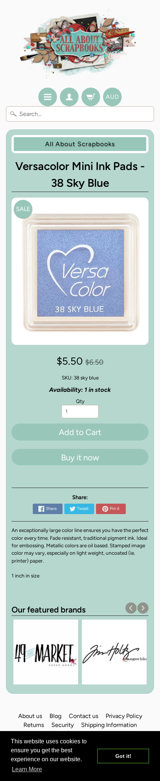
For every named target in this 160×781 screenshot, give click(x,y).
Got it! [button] (123, 756)
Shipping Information (109, 724)
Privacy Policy (124, 715)
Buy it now (80, 458)
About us (30, 715)
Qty (80, 401)
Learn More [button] (27, 769)
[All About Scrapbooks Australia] (80, 45)
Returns (33, 724)
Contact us (83, 715)
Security (62, 724)
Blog (55, 715)
